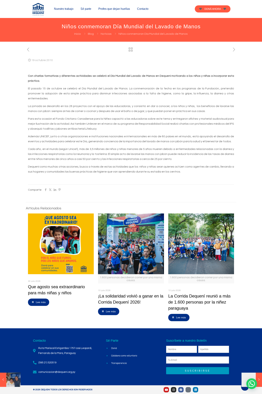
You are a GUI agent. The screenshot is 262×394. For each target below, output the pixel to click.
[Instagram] (173, 389)
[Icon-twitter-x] (188, 389)
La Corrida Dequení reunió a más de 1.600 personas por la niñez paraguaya (199, 302)
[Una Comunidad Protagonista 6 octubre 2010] (10, 380)
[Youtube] (166, 389)
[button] (251, 383)
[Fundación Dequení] (38, 9)
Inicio (77, 33)
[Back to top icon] (245, 387)
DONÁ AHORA (212, 8)
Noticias (106, 33)
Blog (91, 33)
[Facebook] (181, 389)
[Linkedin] (195, 389)
